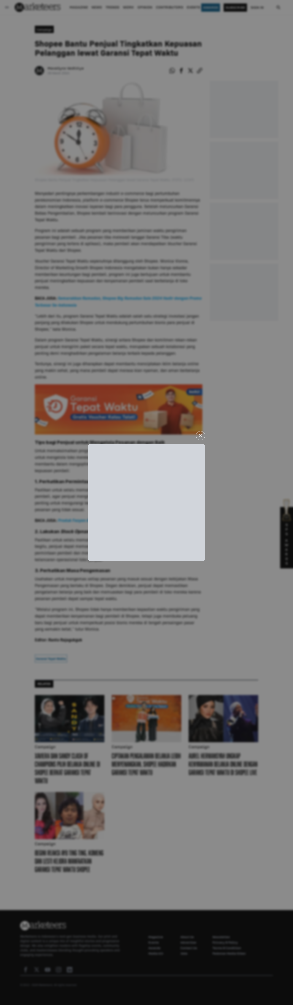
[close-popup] (200, 435)
